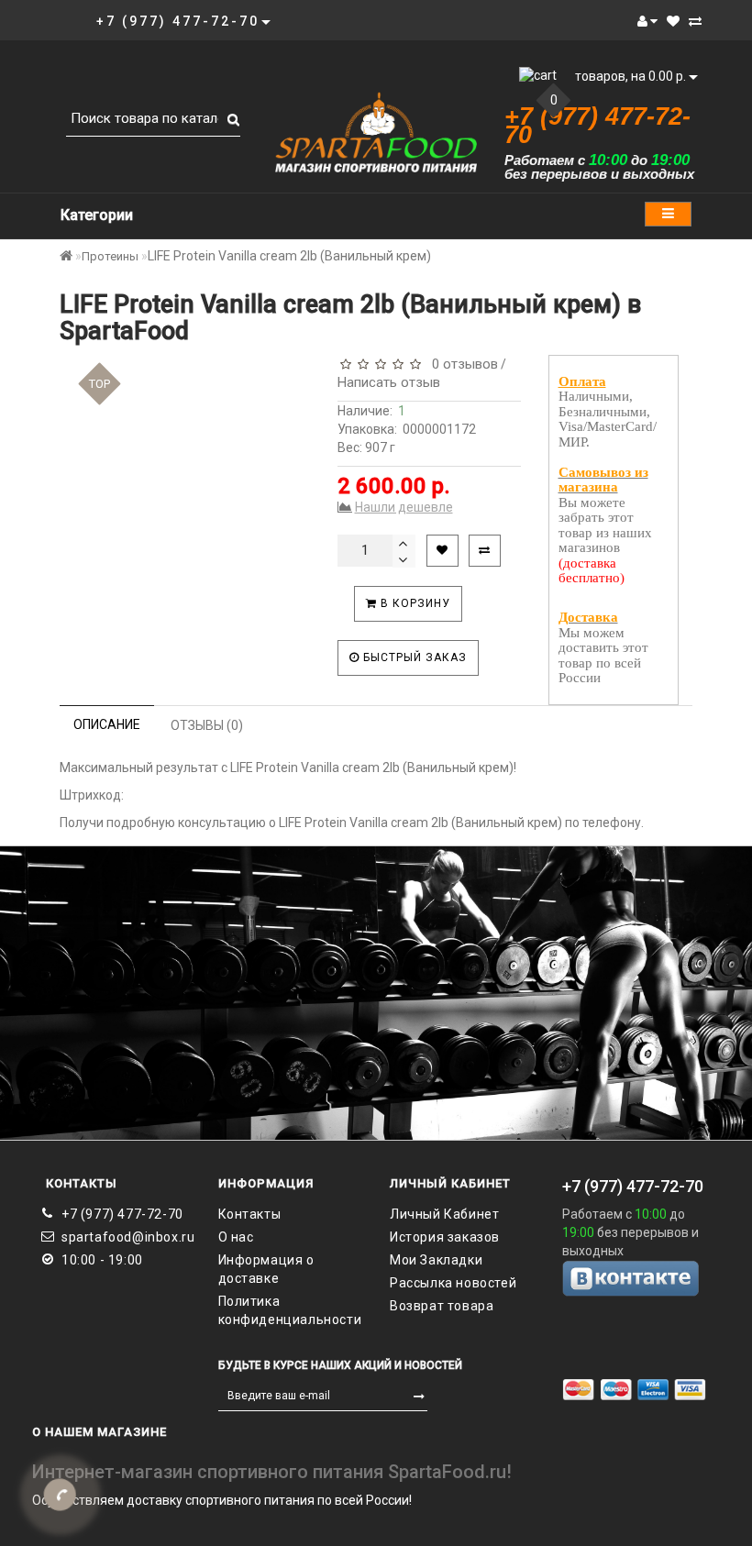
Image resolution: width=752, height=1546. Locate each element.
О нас (236, 1237)
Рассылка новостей (453, 1282)
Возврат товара (441, 1305)
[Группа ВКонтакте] (634, 1278)
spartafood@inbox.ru (126, 1237)
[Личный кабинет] (647, 21)
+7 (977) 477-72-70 (122, 1214)
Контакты (250, 1214)
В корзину (413, 603)
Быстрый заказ (413, 657)
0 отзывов (461, 364)
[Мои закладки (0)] (673, 21)
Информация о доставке (266, 1269)
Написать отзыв (388, 382)
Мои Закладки (436, 1260)
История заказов (445, 1237)
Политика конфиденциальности (290, 1310)
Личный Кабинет (444, 1214)
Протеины (110, 256)
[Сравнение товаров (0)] (695, 21)
